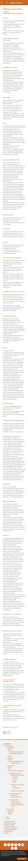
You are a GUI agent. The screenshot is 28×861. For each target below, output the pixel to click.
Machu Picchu (16, 788)
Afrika (7, 817)
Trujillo (14, 781)
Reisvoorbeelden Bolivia (16, 753)
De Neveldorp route (16, 803)
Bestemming (7, 745)
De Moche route (15, 801)
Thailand (10, 814)
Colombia (10, 758)
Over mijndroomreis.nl (10, 829)
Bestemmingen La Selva (17, 790)
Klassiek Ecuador (15, 763)
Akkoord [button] (22, 858)
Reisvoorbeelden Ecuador (17, 761)
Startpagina (7, 743)
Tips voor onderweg (9, 826)
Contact (6, 833)
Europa (8, 818)
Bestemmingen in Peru (15, 773)
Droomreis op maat (9, 821)
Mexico (10, 767)
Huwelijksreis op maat (10, 823)
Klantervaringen (8, 831)
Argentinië (10, 748)
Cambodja (10, 810)
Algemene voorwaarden (10, 828)
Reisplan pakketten (9, 824)
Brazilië (10, 756)
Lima (14, 780)
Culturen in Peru (14, 799)
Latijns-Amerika (10, 746)
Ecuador (10, 759)
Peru (9, 769)
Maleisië (10, 812)
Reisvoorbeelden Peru (15, 793)
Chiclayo (15, 778)
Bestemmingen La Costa (17, 775)
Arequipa (15, 776)
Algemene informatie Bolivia (17, 751)
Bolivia (9, 750)
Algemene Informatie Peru (16, 770)
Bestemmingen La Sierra (17, 784)
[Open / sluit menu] (1, 2)
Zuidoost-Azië (10, 809)
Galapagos (11, 765)
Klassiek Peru (14, 795)
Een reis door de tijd (16, 797)
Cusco (14, 786)
